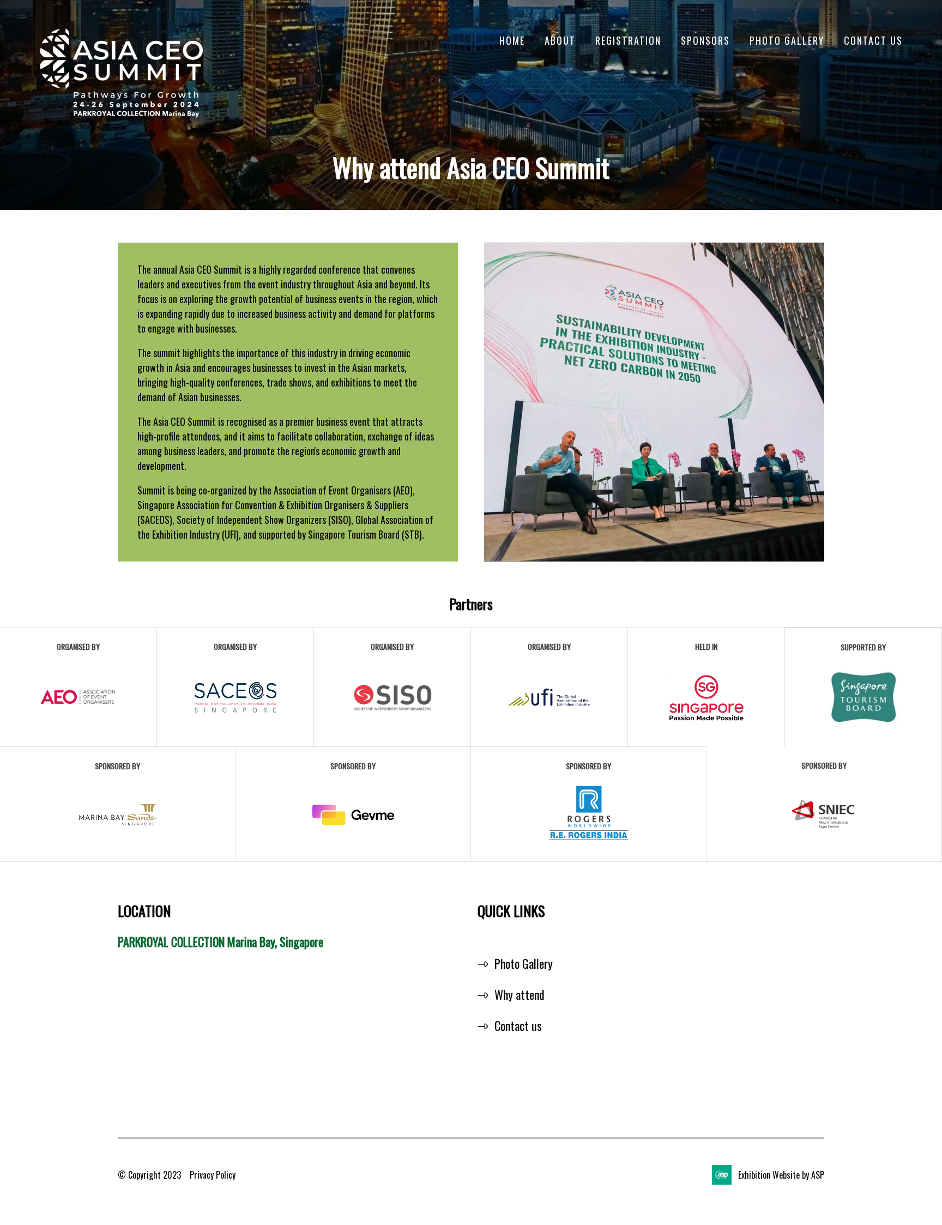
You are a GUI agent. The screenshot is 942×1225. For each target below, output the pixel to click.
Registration (628, 40)
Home (512, 40)
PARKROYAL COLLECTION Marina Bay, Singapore (220, 941)
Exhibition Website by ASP (781, 1174)
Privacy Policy (212, 1174)
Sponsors (705, 40)
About (560, 40)
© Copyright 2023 (149, 1174)
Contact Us (873, 40)
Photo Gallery (787, 40)
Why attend (519, 994)
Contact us (518, 1025)
